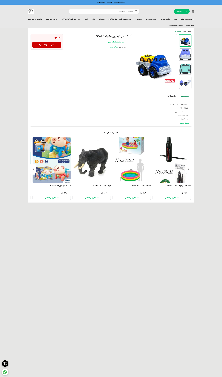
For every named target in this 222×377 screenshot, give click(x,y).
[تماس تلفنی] (5, 363)
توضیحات (185, 96)
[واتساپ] (5, 372)
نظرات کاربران (171, 96)
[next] (33, 169)
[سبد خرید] (192, 11)
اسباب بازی (177, 31)
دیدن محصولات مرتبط (46, 45)
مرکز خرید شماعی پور (116, 42)
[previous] (189, 169)
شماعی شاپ (187, 31)
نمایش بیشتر (184, 123)
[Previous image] (133, 62)
